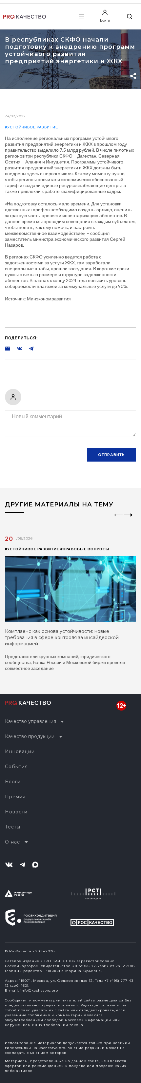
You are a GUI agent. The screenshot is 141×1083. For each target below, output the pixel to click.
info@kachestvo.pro (39, 990)
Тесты (12, 827)
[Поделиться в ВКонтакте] (16, 348)
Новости (16, 812)
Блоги (13, 782)
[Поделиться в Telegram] (28, 348)
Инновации (20, 751)
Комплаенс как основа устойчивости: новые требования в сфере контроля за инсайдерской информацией (62, 637)
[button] (128, 520)
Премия (15, 797)
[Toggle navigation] (81, 16)
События (16, 767)
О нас (12, 842)
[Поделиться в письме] (7, 348)
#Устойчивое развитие (31, 127)
